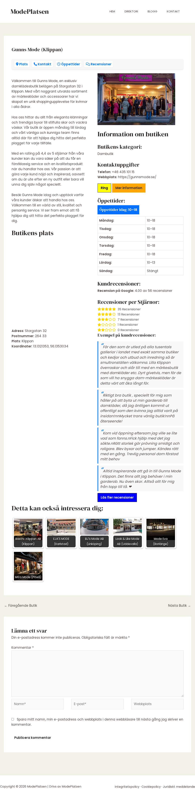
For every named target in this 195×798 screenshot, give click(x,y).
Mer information (128, 188)
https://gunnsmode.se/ (137, 177)
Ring (104, 188)
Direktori (131, 11)
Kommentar (22, 647)
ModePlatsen (29, 11)
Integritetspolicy (127, 786)
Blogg (152, 11)
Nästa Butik (179, 605)
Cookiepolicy (151, 786)
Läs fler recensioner (117, 497)
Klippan (28, 341)
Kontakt (173, 11)
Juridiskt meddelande (179, 786)
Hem (112, 11)
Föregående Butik (20, 605)
